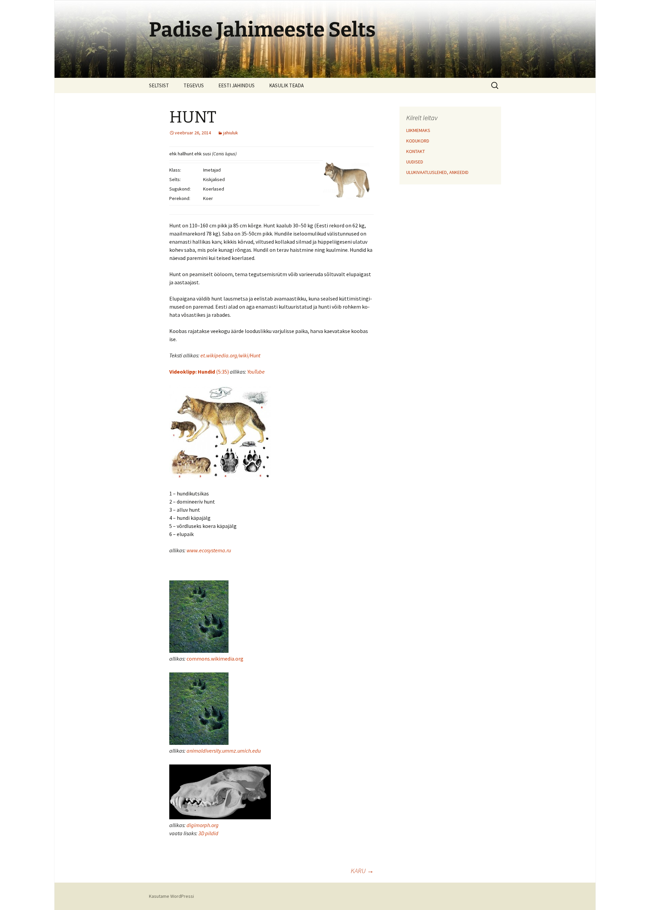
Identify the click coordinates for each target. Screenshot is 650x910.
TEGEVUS (193, 85)
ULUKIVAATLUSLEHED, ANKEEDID (437, 172)
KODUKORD (417, 141)
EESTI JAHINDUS (236, 85)
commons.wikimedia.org (215, 658)
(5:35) (199, 371)
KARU (362, 870)
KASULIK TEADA (286, 85)
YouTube (256, 371)
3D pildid (208, 833)
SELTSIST (159, 85)
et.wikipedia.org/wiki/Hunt (230, 355)
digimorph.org (203, 825)
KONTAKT (415, 151)
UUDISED (414, 162)
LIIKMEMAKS (418, 130)
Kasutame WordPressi (171, 896)
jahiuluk (230, 133)
